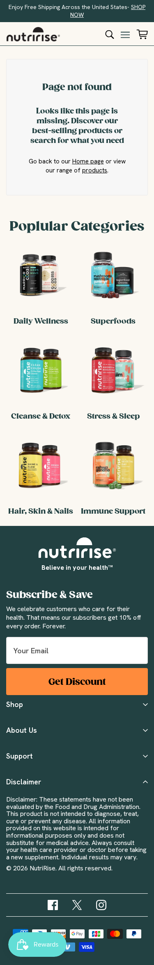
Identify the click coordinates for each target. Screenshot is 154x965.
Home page (88, 161)
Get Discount (77, 681)
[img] (52, 905)
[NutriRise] (33, 34)
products (94, 170)
